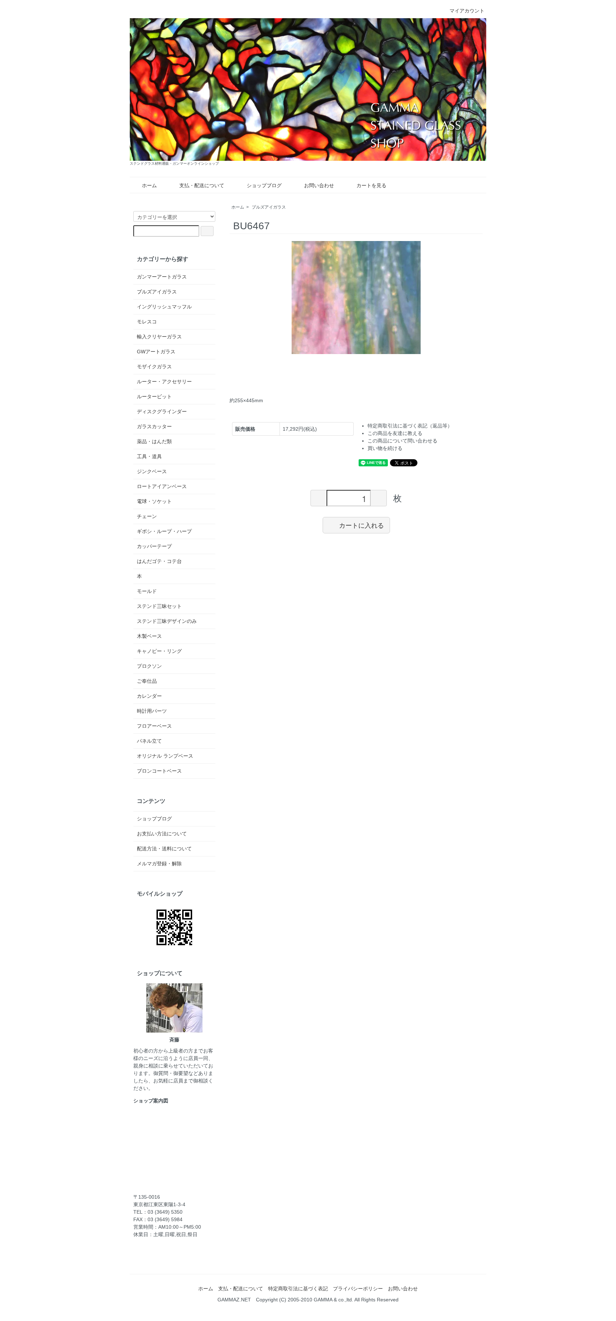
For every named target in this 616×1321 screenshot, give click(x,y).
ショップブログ (264, 185)
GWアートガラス (156, 351)
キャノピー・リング (159, 651)
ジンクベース (152, 471)
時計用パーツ (152, 711)
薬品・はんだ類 (154, 441)
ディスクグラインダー (162, 411)
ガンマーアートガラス (162, 277)
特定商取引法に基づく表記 (298, 1288)
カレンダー (149, 696)
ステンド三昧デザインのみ (167, 621)
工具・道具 (149, 456)
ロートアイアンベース (162, 486)
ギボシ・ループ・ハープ (164, 531)
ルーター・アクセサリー (164, 381)
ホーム (149, 185)
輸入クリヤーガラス (159, 336)
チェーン (147, 516)
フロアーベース (154, 726)
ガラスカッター (154, 426)
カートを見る (371, 185)
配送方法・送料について (164, 848)
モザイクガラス (154, 366)
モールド (147, 591)
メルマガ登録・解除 (159, 863)
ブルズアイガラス (269, 207)
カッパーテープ (154, 546)
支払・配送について (201, 185)
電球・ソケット (154, 501)
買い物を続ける (385, 448)
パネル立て (149, 741)
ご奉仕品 (147, 681)
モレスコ (147, 321)
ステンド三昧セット (159, 606)
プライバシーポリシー (358, 1288)
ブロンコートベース (159, 771)
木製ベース (149, 636)
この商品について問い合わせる (402, 441)
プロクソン (149, 666)
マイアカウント (467, 11)
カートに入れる (361, 524)
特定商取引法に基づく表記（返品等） (410, 426)
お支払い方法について (162, 833)
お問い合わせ (319, 185)
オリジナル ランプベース (165, 756)
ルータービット (154, 396)
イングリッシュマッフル (164, 306)
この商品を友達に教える (395, 433)
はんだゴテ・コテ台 (159, 561)
